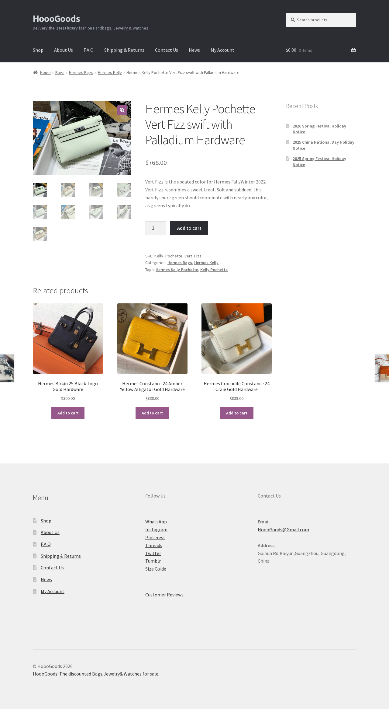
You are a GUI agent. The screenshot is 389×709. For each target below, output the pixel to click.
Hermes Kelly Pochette (177, 269)
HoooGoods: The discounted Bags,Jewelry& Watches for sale (95, 674)
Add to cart (189, 228)
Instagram (156, 529)
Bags (59, 72)
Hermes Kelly (110, 72)
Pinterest (155, 537)
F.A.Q (89, 50)
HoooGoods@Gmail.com (283, 529)
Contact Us (166, 50)
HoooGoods (56, 18)
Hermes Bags (81, 72)
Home (45, 72)
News (194, 50)
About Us (63, 50)
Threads (153, 545)
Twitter (153, 553)
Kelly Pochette (214, 269)
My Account (222, 50)
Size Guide (155, 569)
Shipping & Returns (124, 50)
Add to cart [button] (68, 413)
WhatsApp (156, 522)
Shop (38, 50)
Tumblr (153, 561)
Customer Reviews (164, 595)
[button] (122, 110)
